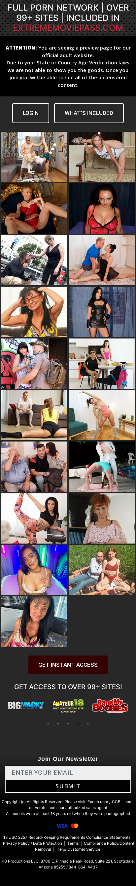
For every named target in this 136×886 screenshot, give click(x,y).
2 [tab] (58, 723)
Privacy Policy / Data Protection (32, 843)
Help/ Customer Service (78, 849)
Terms (73, 843)
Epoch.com (97, 801)
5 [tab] (88, 723)
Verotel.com (45, 807)
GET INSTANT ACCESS (68, 664)
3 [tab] (68, 723)
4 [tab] (78, 723)
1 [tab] (48, 723)
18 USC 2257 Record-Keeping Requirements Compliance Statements (66, 837)
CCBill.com (122, 801)
